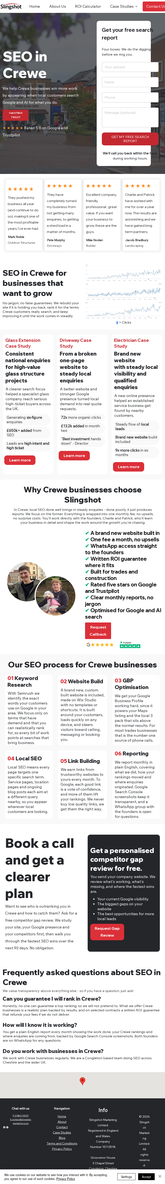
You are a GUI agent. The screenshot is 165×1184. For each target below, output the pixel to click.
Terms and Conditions (62, 1143)
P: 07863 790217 (21, 1115)
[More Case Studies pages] (136, 6)
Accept (146, 1177)
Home (62, 1116)
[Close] (159, 1177)
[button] (98, 630)
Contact (62, 1127)
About (62, 1122)
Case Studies (62, 1132)
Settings (126, 1177)
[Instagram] (7, 1127)
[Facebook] (4, 1127)
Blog (62, 1138)
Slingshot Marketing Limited (144, 1133)
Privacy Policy (62, 1149)
